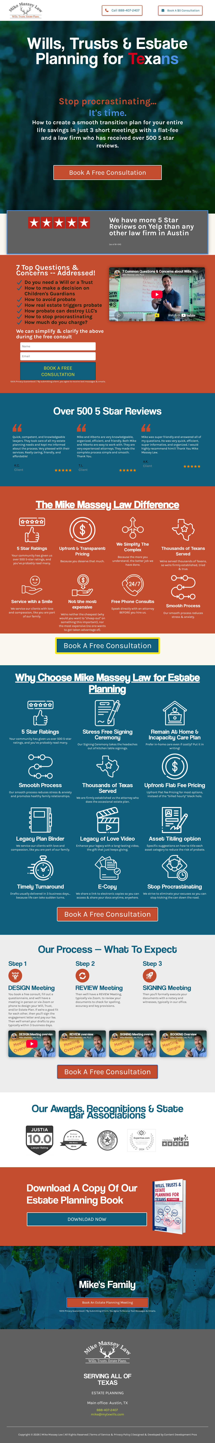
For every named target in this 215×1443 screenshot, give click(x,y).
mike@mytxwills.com (107, 1414)
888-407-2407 (108, 1410)
